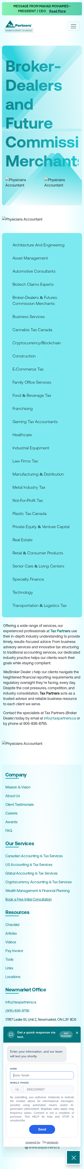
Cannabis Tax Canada (32, 329)
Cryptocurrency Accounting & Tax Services (38, 882)
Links (9, 968)
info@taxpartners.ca (60, 718)
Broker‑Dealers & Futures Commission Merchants (35, 300)
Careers (11, 813)
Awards (11, 822)
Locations (12, 977)
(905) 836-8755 (17, 1011)
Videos (10, 942)
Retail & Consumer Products (38, 553)
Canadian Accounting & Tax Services (33, 856)
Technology (23, 592)
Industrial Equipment (31, 448)
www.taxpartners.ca (43, 1147)
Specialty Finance (28, 579)
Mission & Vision (17, 787)
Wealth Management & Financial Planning (37, 891)
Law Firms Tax (25, 461)
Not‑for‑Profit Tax (28, 500)
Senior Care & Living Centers (38, 566)
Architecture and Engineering (39, 245)
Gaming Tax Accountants (35, 421)
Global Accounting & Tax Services (31, 873)
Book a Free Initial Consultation (28, 899)
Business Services (29, 316)
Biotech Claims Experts (33, 284)
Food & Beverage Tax (32, 395)
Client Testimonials (19, 804)
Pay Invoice (14, 951)
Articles (11, 933)
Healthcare (22, 434)
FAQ (8, 831)
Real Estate (22, 539)
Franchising (23, 408)
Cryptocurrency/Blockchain (37, 342)
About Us (12, 796)
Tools (9, 959)
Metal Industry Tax (29, 487)
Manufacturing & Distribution (38, 474)
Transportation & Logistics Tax (40, 605)
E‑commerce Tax (28, 369)
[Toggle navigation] (73, 26)
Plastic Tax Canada (30, 513)
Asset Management (30, 258)
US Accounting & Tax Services (28, 865)
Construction (24, 356)
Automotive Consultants (34, 271)
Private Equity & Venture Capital (41, 526)
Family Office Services (32, 382)
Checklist (12, 925)
